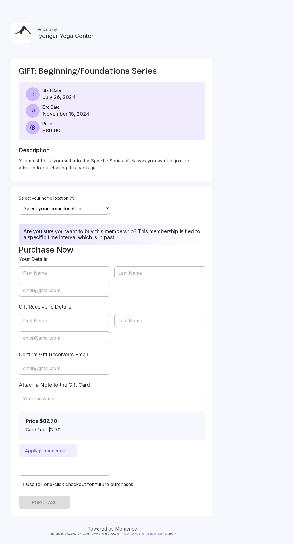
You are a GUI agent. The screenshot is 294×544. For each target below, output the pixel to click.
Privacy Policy (129, 533)
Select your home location (43, 197)
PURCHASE (44, 502)
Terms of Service (156, 533)
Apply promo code (45, 451)
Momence (126, 529)
